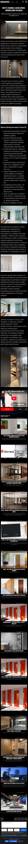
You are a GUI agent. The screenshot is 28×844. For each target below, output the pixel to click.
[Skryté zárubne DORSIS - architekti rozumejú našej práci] (14, 667)
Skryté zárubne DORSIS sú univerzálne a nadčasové (14, 595)
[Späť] (2, 819)
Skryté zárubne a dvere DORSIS (14, 731)
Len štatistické (13, 841)
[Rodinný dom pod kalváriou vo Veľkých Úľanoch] (14, 774)
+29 (26, 577)
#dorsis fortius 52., (21, 412)
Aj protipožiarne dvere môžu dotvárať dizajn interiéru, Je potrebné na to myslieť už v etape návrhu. (14, 760)
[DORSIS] (7, 451)
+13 (26, 491)
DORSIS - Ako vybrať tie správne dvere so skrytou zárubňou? (14, 570)
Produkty (20, 711)
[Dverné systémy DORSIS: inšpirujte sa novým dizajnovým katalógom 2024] (14, 530)
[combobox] (23, 2)
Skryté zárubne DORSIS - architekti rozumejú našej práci (14, 677)
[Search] (23, 2)
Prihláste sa (19, 834)
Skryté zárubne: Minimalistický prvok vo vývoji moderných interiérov (14, 436)
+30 (26, 792)
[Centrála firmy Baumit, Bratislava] (14, 801)
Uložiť (6, 841)
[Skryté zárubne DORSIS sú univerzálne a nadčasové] (14, 586)
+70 (26, 766)
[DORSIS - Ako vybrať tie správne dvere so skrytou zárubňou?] (14, 559)
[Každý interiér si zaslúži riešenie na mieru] (14, 641)
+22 (26, 715)
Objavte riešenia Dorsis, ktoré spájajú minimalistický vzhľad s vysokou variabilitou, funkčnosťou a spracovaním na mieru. (14, 439)
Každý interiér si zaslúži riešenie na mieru (14, 651)
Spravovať (20, 841)
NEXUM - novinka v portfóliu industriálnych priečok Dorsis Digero (14, 511)
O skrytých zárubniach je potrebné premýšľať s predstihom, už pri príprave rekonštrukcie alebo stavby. (14, 679)
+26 (26, 550)
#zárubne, (3, 413)
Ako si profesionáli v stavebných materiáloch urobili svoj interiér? (14, 812)
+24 (26, 631)
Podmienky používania (14, 839)
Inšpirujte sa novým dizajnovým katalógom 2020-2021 (14, 732)
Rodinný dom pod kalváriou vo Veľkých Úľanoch (14, 783)
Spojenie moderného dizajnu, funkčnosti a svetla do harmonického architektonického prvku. (14, 485)
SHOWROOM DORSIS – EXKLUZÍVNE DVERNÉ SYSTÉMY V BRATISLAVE (14, 623)
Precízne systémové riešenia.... (14, 572)
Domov (12, 2)
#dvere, (8, 413)
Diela (17, 2)
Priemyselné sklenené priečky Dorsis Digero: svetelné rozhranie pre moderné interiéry (14, 482)
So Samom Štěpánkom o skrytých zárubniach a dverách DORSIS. (14, 652)
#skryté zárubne (14, 413)
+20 (26, 658)
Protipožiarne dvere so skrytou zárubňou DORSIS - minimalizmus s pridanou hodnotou (14, 758)
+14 (26, 462)
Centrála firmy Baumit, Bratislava (14, 811)
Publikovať (23, 830)
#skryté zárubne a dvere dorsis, (9, 412)
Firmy (2, 20)
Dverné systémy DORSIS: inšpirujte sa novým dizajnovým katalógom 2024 (14, 540)
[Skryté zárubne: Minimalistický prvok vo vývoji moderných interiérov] (14, 427)
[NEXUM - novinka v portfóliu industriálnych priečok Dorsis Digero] (14, 500)
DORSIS (5, 458)
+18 (26, 520)
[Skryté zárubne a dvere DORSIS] (14, 723)
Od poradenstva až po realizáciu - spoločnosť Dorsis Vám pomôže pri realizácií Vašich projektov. (14, 626)
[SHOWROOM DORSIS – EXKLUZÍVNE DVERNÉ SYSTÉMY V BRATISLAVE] (14, 612)
